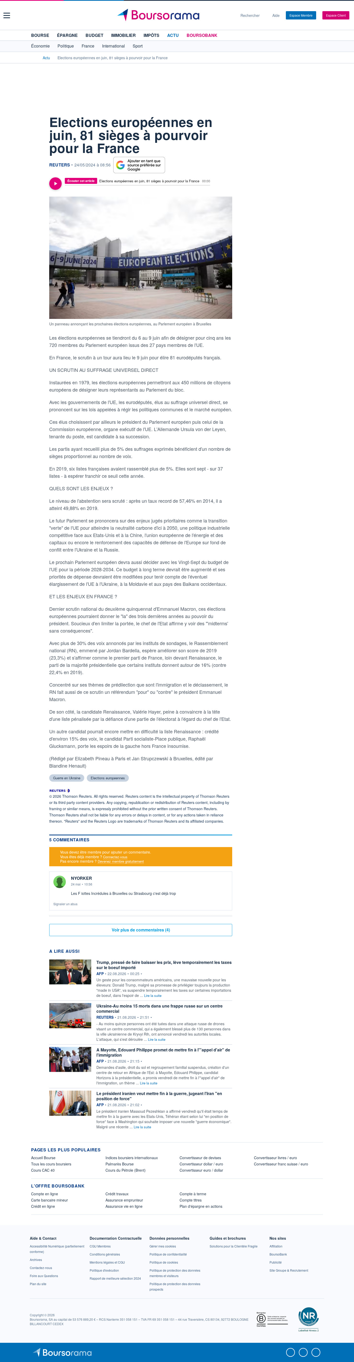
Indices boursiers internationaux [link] (131, 1157)
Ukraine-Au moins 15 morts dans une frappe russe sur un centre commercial (159, 1008)
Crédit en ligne (43, 1206)
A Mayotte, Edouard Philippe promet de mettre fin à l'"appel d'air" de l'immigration (163, 1052)
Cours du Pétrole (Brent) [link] (125, 1170)
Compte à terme (193, 1193)
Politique (66, 46)
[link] (36, 1259)
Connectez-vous (115, 856)
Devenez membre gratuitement (121, 861)
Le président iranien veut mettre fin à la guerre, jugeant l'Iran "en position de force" (159, 1096)
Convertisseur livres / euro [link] (275, 1157)
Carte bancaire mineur (49, 1200)
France (88, 46)
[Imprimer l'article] (36, 166)
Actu (173, 35)
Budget (94, 35)
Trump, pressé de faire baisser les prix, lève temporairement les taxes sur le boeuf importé (164, 964)
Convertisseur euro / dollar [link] (201, 1170)
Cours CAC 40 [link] (43, 1170)
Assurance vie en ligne (124, 1206)
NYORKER (81, 878)
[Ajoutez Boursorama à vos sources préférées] (139, 165)
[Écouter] (55, 183)
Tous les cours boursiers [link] (51, 1163)
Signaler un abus (65, 904)
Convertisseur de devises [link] (200, 1157)
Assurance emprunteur (124, 1200)
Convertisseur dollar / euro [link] (201, 1163)
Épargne (67, 35)
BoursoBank (202, 35)
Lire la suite (152, 995)
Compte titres (191, 1200)
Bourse (40, 35)
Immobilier (123, 35)
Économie (40, 46)
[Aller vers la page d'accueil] (175, 15)
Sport (138, 46)
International (113, 46)
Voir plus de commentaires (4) (141, 930)
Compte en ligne (44, 1193)
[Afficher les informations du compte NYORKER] (59, 882)
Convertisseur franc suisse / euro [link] (281, 1163)
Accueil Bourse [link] (43, 1157)
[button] (7, 15)
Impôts (151, 35)
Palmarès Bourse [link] (119, 1163)
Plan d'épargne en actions (201, 1206)
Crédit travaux (117, 1193)
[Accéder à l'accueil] (33, 57)
